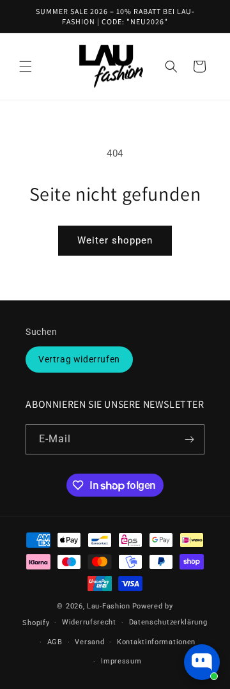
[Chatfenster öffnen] (202, 662)
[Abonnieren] (190, 439)
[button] (26, 66)
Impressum (121, 661)
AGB (55, 642)
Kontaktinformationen (156, 642)
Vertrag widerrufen (79, 359)
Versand (89, 642)
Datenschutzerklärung (168, 622)
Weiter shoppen (115, 240)
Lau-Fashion (108, 606)
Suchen (41, 332)
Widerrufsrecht (89, 622)
